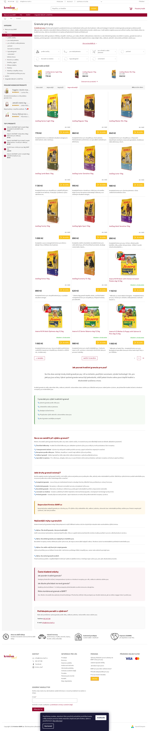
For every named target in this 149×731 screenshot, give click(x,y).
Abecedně (39, 87)
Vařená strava (11, 57)
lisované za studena (14, 49)
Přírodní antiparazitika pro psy (100, 672)
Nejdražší (60, 87)
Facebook (38, 664)
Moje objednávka (66, 681)
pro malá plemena (13, 40)
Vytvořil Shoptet (140, 727)
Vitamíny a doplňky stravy (15, 71)
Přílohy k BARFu (11, 65)
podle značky (12, 38)
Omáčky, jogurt (11, 62)
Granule (9, 35)
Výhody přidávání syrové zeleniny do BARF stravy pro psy (102, 659)
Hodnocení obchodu (67, 665)
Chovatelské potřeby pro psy (16, 73)
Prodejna (60, 2)
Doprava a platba (82, 2)
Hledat (93, 8)
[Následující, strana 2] (139, 358)
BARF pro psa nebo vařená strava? (101, 669)
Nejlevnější (50, 87)
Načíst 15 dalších (89, 358)
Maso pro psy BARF (11, 29)
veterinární (11, 54)
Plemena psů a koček (67, 676)
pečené (10, 46)
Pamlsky (9, 68)
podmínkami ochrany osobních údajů (61, 705)
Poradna (63, 673)
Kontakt (63, 679)
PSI (6, 32)
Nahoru (40, 358)
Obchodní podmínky (67, 668)
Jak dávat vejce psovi (97, 666)
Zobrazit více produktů (88, 81)
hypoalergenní (12, 52)
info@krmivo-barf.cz (48, 623)
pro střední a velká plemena (16, 43)
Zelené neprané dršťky (98, 663)
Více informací (57, 721)
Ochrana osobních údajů (68, 671)
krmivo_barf (39, 667)
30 (143, 358)
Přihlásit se (38, 709)
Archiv (94, 679)
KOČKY (7, 76)
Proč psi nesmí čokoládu (98, 675)
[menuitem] (10, 15)
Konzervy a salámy (13, 60)
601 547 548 (46, 619)
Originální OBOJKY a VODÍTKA (14, 79)
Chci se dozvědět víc (89, 43)
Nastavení (48, 726)
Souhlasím (101, 718)
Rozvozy (70, 2)
